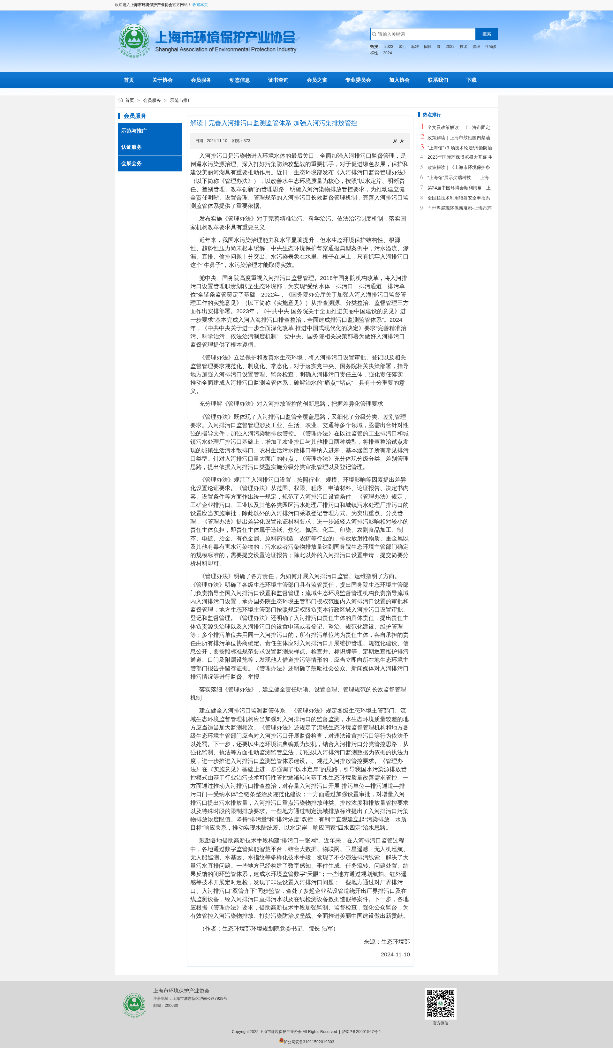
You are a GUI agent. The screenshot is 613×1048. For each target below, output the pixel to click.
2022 (450, 46)
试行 (402, 46)
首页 (129, 100)
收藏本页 (200, 5)
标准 (415, 46)
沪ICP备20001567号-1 (361, 1031)
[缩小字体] (402, 140)
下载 (471, 80)
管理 (476, 46)
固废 (428, 46)
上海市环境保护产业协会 (151, 5)
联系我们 (438, 80)
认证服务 (131, 147)
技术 (463, 46)
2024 (387, 53)
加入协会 (399, 80)
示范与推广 (134, 130)
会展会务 (131, 163)
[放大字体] (395, 140)
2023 (388, 46)
